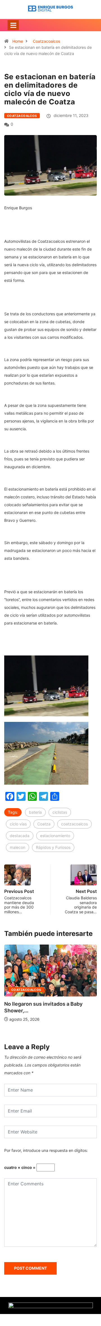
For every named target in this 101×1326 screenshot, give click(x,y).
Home (17, 41)
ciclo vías (18, 823)
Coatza (43, 823)
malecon (17, 847)
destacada (19, 835)
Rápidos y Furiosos (53, 847)
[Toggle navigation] (13, 25)
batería (35, 812)
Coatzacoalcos (46, 41)
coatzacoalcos (74, 823)
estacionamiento (55, 835)
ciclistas (59, 812)
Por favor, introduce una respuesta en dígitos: (46, 1150)
